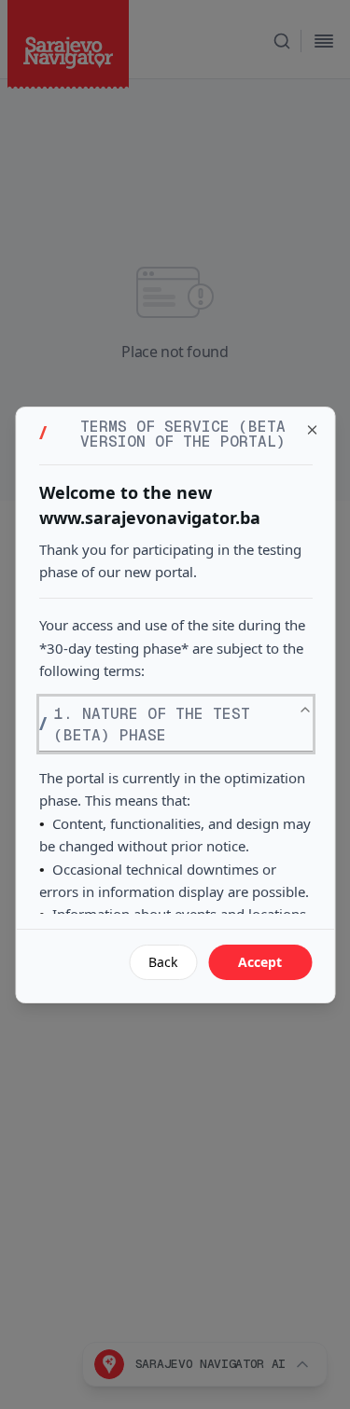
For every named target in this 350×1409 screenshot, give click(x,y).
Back (162, 962)
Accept (260, 962)
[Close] (311, 429)
